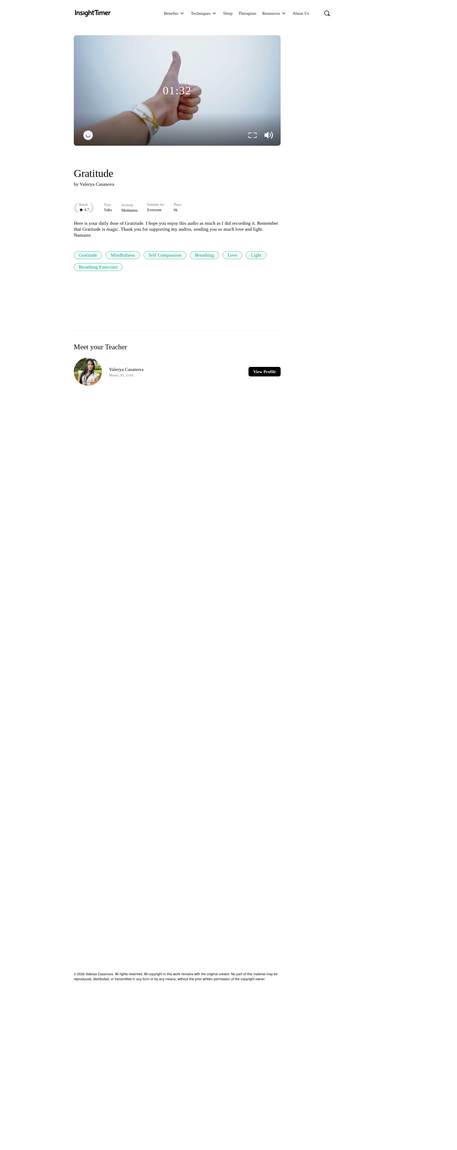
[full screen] (252, 135)
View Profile (264, 371)
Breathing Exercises (98, 267)
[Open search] (327, 13)
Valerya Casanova (97, 184)
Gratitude (88, 255)
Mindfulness (123, 255)
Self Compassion (165, 255)
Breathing (204, 255)
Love (232, 255)
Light (256, 255)
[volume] (269, 135)
